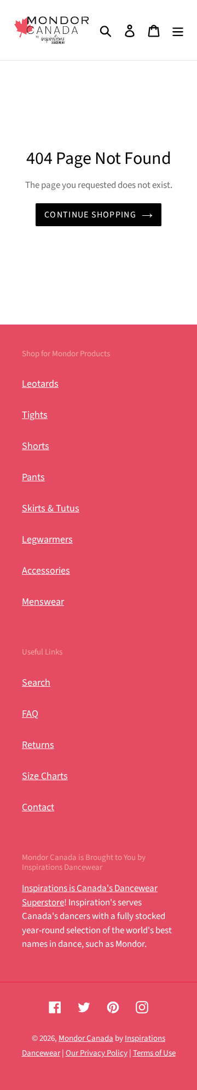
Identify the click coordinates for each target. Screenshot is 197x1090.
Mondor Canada (86, 1038)
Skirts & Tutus (50, 508)
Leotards (40, 384)
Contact (38, 807)
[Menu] (178, 30)
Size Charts (45, 776)
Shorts (35, 446)
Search (36, 683)
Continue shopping (90, 215)
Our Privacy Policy (97, 1053)
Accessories (46, 571)
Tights (35, 415)
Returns (38, 745)
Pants (33, 477)
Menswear (43, 602)
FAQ (30, 714)
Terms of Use (154, 1053)
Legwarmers (47, 539)
